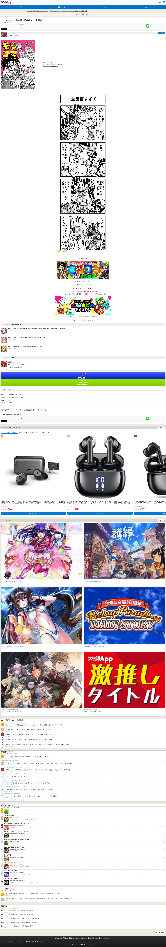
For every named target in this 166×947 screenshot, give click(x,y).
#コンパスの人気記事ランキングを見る (10, 760)
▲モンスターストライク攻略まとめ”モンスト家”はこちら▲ (83, 317)
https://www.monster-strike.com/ (16, 394)
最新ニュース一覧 (54, 11)
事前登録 (78, 14)
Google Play (83, 383)
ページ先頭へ (161, 932)
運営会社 (71, 938)
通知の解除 (91, 938)
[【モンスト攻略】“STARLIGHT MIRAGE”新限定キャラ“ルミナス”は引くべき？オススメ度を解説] (33, 333)
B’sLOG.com (106, 938)
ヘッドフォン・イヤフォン (9, 432)
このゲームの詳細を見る (16, 367)
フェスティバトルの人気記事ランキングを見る (12, 767)
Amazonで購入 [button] (33, 513)
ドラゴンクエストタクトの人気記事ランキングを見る (13, 800)
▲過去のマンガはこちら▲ (83, 281)
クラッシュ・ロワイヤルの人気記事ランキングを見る (13, 780)
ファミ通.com (98, 938)
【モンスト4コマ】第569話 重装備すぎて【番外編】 (73, 11)
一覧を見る (162, 428)
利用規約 (65, 938)
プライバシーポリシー (81, 938)
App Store (83, 376)
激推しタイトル (86, 14)
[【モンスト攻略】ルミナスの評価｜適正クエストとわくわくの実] (23, 342)
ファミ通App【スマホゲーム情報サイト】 (37, 11)
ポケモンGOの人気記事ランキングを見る (11, 793)
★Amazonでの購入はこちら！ (50, 66)
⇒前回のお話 (83, 258)
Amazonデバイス (34, 432)
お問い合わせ (58, 938)
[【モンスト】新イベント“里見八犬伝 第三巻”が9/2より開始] (21, 351)
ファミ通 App (6, 2)
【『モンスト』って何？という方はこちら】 (83, 320)
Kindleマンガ (23, 432)
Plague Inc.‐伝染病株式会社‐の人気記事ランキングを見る (14, 786)
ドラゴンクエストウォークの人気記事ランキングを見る (14, 773)
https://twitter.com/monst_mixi (16, 397)
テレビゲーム (45, 432)
